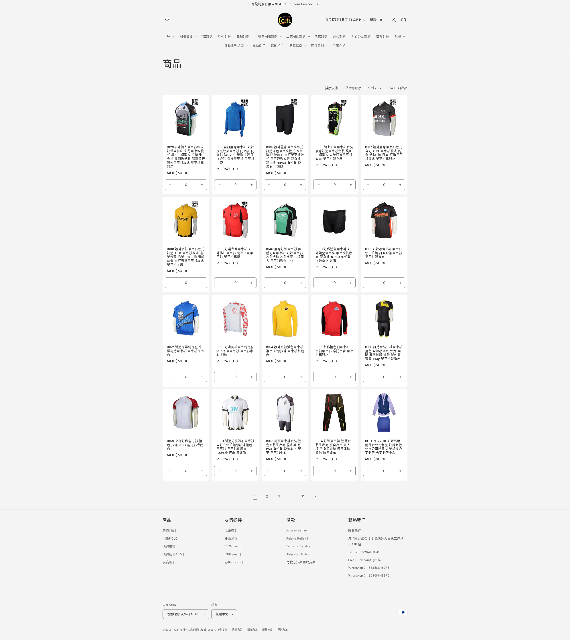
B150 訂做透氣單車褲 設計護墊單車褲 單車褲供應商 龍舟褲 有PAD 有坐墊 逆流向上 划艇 (334, 255)
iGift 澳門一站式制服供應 (188, 630)
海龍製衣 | (232, 538)
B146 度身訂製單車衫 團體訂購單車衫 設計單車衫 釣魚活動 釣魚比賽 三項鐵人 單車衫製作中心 (285, 255)
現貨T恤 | (169, 530)
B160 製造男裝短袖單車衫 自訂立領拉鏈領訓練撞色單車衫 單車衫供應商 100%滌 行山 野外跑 (235, 447)
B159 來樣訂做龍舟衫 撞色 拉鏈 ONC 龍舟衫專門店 (185, 445)
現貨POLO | (171, 538)
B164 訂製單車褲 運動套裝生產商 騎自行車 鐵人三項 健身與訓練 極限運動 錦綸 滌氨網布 (334, 447)
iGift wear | (232, 554)
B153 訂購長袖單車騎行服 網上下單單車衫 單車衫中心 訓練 (235, 351)
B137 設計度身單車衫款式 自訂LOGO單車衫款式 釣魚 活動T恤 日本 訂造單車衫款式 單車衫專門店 (384, 153)
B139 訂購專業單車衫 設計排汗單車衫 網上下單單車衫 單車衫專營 (234, 253)
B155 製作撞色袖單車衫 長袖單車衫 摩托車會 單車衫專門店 (334, 351)
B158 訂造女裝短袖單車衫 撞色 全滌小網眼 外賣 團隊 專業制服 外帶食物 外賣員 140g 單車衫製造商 (384, 353)
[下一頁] (315, 496)
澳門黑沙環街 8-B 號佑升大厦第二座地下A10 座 (376, 541)
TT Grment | (233, 546)
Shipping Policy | (298, 554)
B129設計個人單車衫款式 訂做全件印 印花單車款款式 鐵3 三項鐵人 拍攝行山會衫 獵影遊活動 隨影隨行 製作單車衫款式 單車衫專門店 (186, 157)
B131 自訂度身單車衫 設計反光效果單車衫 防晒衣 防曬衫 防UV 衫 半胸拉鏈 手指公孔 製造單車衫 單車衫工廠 (235, 155)
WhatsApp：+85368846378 (368, 567)
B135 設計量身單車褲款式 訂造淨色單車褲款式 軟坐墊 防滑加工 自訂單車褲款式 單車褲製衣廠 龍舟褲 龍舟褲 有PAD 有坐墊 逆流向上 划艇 (285, 157)
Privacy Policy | (297, 530)
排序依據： (333, 88)
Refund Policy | (297, 538)
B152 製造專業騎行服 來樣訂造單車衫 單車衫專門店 (185, 351)
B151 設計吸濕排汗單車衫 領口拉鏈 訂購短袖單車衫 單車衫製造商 (383, 253)
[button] (167, 20)
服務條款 (267, 630)
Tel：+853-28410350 (363, 552)
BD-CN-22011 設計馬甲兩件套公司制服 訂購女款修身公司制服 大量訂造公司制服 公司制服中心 (383, 447)
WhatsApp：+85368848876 (368, 575)
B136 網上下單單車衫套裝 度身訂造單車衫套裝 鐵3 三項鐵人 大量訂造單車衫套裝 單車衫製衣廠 (334, 153)
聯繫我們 (354, 530)
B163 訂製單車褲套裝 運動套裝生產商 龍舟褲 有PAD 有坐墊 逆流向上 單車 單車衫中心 (283, 447)
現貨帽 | (168, 562)
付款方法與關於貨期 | (302, 562)
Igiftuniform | (233, 562)
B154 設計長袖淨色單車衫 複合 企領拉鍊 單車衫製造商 (285, 351)
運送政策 (282, 630)
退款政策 (237, 630)
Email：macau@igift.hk (364, 560)
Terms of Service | (299, 546)
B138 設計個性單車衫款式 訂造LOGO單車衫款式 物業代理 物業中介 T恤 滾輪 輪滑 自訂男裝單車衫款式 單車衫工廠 (186, 257)
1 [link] (255, 496)
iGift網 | (230, 530)
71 (303, 496)
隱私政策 (252, 630)
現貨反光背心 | (173, 554)
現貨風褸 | (170, 546)
